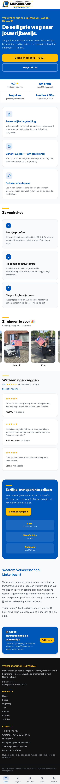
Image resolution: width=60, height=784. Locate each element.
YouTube (17, 750)
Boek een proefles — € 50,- (30, 57)
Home (5, 696)
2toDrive (6, 719)
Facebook (6, 750)
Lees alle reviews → (11, 389)
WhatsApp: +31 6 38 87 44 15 (16, 735)
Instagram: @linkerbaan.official (16, 742)
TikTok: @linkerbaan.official (14, 746)
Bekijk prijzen (30, 67)
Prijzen (5, 700)
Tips (4, 707)
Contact (5, 711)
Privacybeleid (7, 771)
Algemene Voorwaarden (47, 768)
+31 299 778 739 (10, 731)
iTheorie (5, 715)
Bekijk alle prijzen (18, 511)
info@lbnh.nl (7, 738)
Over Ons (6, 704)
